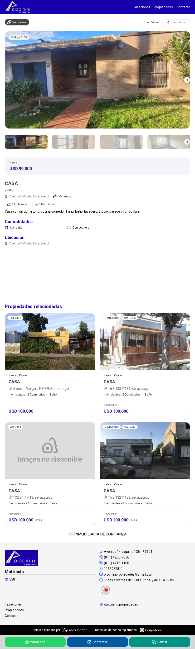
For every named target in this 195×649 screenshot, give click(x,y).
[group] (97, 80)
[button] (187, 80)
